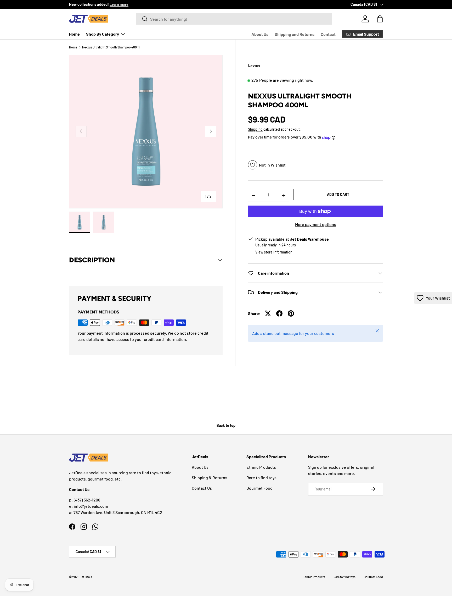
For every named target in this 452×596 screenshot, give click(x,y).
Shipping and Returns (294, 34)
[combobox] (234, 19)
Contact (328, 34)
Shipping (255, 129)
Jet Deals (86, 577)
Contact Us (202, 487)
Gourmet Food (259, 487)
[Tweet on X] (268, 313)
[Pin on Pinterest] (291, 313)
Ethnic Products (261, 467)
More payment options (315, 224)
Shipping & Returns (209, 477)
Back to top (226, 425)
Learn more (119, 4)
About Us (259, 34)
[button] (380, 19)
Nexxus (254, 66)
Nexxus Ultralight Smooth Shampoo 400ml (111, 47)
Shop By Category (102, 33)
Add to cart (338, 194)
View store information (273, 252)
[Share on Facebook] (279, 313)
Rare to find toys (261, 477)
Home (74, 33)
